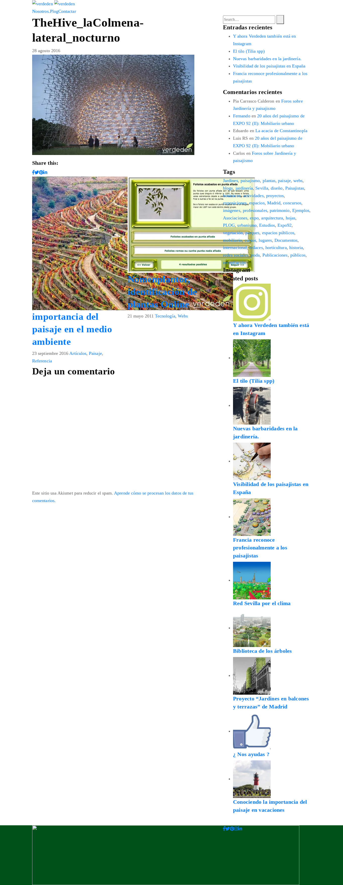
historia (296, 247)
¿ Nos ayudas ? (251, 754)
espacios (257, 202)
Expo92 (284, 225)
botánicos (232, 195)
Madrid (273, 202)
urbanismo (247, 225)
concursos (292, 202)
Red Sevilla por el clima (262, 603)
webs (298, 180)
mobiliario (232, 240)
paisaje (284, 180)
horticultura (276, 247)
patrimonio (280, 210)
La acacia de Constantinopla (281, 130)
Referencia (42, 360)
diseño (276, 188)
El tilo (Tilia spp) (249, 51)
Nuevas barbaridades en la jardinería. (267, 58)
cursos (250, 240)
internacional (235, 247)
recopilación (234, 262)
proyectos (275, 195)
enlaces (256, 247)
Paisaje (95, 353)
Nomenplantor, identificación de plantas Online (162, 291)
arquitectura (272, 217)
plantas (269, 180)
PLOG (229, 225)
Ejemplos (301, 210)
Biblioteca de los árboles (262, 651)
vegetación (233, 232)
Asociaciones (235, 217)
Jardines (230, 180)
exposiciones (235, 202)
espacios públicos (278, 232)
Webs (183, 315)
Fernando (241, 115)
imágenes (231, 210)
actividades (253, 195)
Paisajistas (294, 188)
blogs (228, 188)
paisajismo (250, 180)
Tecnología (165, 315)
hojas (290, 217)
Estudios (267, 225)
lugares (265, 240)
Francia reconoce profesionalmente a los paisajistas (260, 548)
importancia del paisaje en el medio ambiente (72, 329)
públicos (298, 255)
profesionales (255, 210)
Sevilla (261, 188)
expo (254, 217)
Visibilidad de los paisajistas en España (269, 65)
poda (255, 255)
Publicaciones (275, 255)
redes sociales (235, 255)
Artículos (77, 353)
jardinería (244, 188)
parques (252, 232)
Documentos (286, 240)
